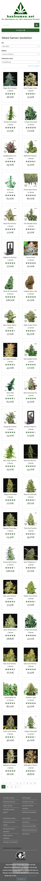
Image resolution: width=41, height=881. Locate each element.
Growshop (25, 822)
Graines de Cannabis (29, 826)
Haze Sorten (26, 818)
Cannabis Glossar (28, 802)
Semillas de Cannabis (10, 842)
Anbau (4, 51)
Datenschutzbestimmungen (26, 875)
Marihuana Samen (9, 802)
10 (35, 783)
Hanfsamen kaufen (9, 818)
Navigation (20, 30)
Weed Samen (7, 806)
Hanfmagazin (26, 798)
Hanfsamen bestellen (29, 812)
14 (15, 787)
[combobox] (20, 46)
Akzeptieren (21, 879)
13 (11, 787)
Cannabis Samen (8, 798)
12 (7, 787)
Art (3, 43)
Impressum (26, 834)
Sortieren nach (7, 58)
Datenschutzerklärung (29, 830)
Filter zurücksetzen (33, 66)
